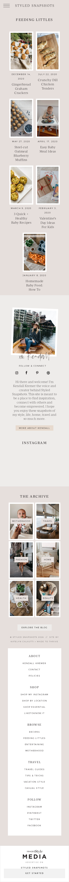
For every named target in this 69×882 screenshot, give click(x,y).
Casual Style (34, 788)
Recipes (34, 732)
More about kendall (34, 428)
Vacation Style (34, 782)
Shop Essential (34, 707)
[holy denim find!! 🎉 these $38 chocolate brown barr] (20, 456)
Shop (34, 687)
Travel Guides (34, 769)
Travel (34, 762)
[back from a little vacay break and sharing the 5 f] (20, 473)
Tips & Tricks (34, 775)
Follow (34, 799)
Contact (34, 669)
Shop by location (34, 700)
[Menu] (6, 5)
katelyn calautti (22, 641)
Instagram (34, 806)
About (34, 656)
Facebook (34, 825)
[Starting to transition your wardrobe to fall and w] (48, 473)
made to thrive (47, 641)
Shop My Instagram (35, 694)
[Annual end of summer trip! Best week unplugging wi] (48, 456)
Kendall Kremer (34, 663)
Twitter (34, 819)
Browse (34, 724)
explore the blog (34, 627)
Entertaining (34, 744)
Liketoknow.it (34, 713)
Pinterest (34, 813)
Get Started (34, 873)
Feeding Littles (34, 738)
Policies (34, 675)
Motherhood (34, 750)
